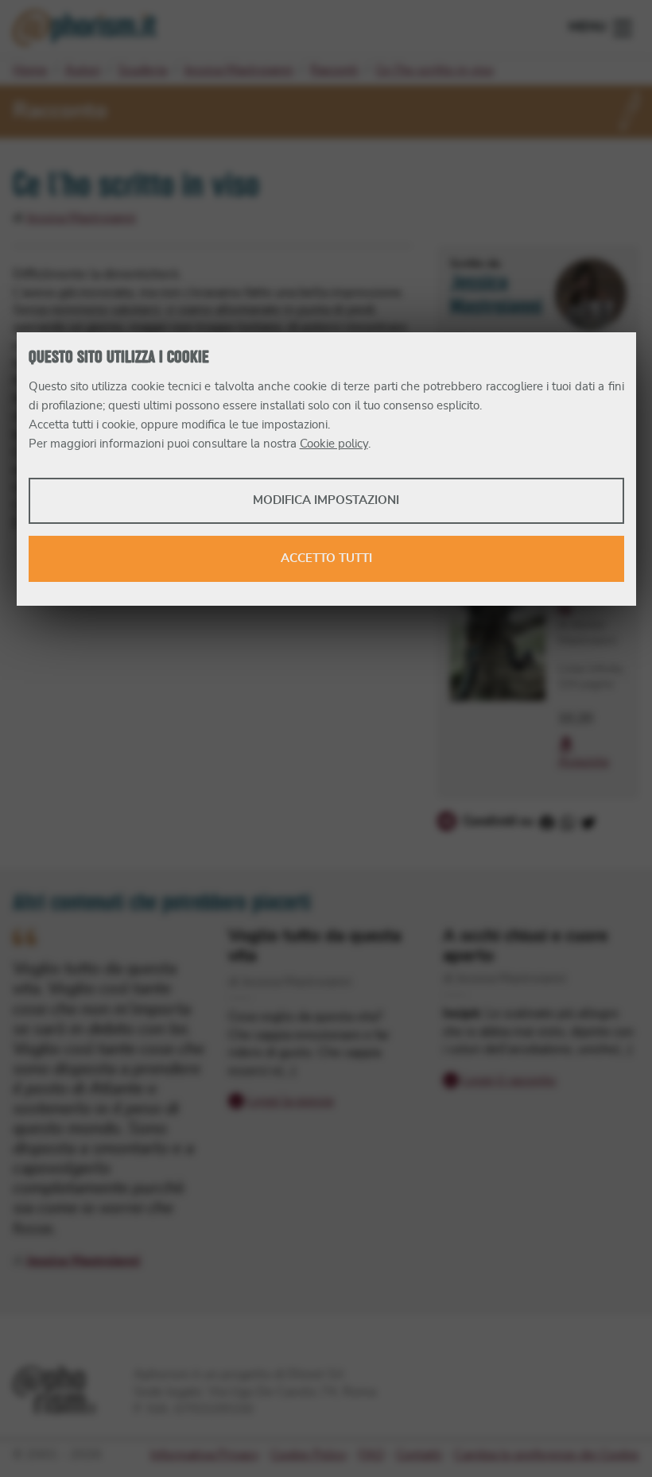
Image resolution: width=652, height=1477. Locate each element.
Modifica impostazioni (326, 500)
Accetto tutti (326, 558)
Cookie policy (334, 444)
